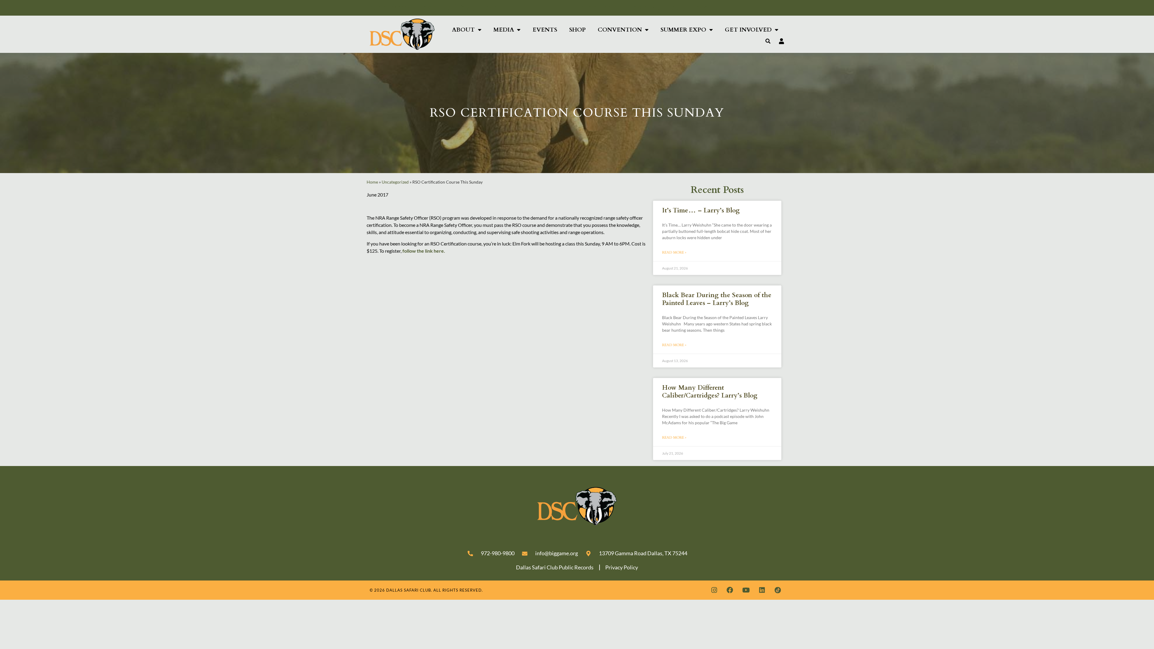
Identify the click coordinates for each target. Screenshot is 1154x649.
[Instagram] (714, 590)
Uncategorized (395, 182)
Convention (620, 30)
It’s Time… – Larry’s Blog (701, 210)
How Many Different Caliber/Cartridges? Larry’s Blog (709, 391)
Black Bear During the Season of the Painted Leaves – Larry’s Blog (716, 299)
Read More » (674, 252)
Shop (577, 30)
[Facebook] (730, 590)
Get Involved (748, 30)
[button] (768, 41)
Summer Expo (683, 30)
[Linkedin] (761, 590)
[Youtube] (746, 590)
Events (545, 30)
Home (372, 182)
